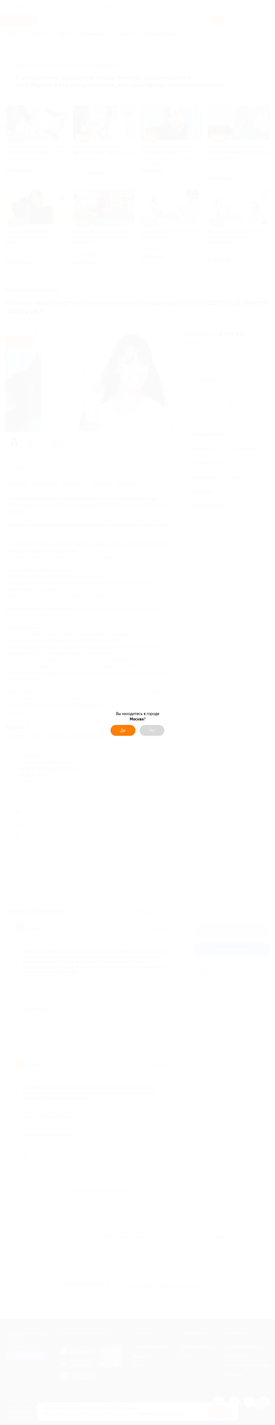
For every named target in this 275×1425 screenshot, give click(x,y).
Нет (152, 730)
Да (123, 730)
